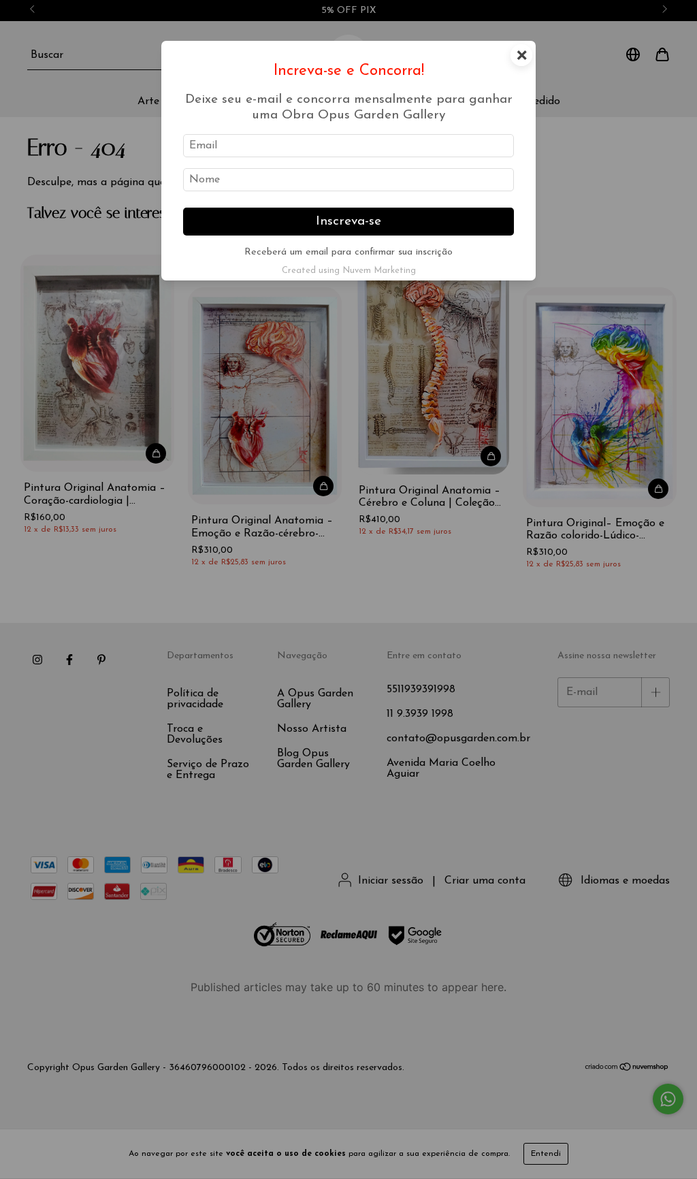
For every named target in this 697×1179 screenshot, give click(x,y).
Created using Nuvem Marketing (349, 270)
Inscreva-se (348, 221)
